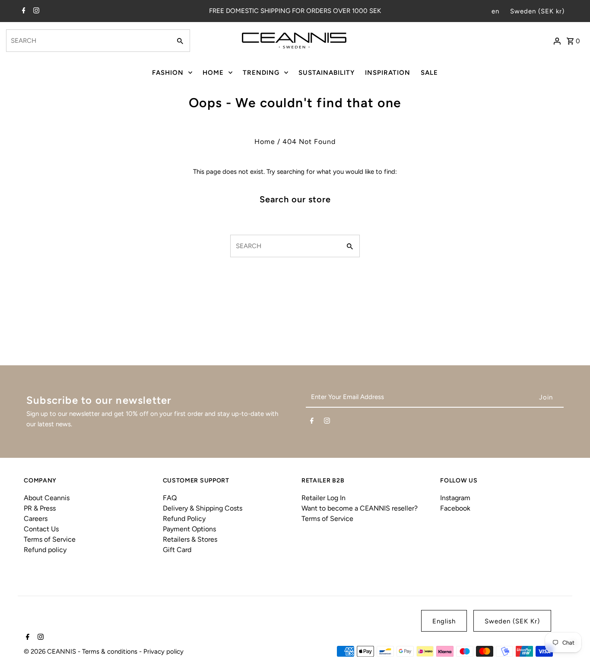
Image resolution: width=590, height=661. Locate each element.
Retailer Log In (323, 498)
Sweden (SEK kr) (537, 11)
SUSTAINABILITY (326, 73)
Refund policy (45, 550)
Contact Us (41, 529)
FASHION (168, 73)
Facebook (455, 508)
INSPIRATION (387, 73)
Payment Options (189, 529)
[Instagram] (35, 11)
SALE (429, 73)
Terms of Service (50, 539)
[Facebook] (22, 11)
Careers (36, 518)
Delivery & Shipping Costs (202, 508)
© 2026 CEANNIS (51, 651)
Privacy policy (163, 651)
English (444, 621)
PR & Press (40, 508)
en (495, 11)
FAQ (170, 498)
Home (264, 141)
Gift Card (177, 550)
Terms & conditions (110, 651)
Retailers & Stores (190, 539)
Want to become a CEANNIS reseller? (359, 508)
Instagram (455, 498)
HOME (213, 73)
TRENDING (261, 73)
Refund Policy (184, 518)
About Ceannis (47, 498)
